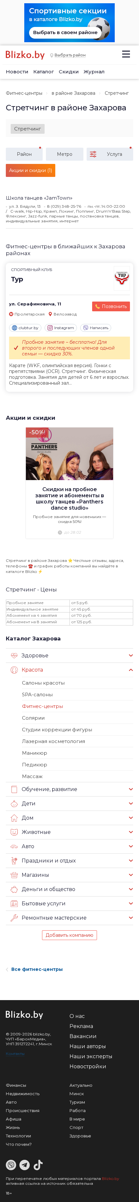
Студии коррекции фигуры (57, 729)
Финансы (16, 1085)
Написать (99, 327)
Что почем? (19, 1144)
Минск (77, 1093)
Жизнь (13, 1127)
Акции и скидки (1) (30, 170)
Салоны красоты (43, 683)
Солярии (33, 718)
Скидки (69, 71)
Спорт (76, 1127)
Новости (17, 71)
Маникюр (34, 753)
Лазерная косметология (53, 741)
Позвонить (114, 306)
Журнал (94, 71)
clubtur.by (28, 327)
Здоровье (80, 1135)
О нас (77, 1016)
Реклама (81, 1026)
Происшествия (22, 1110)
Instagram (64, 327)
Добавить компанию (69, 935)
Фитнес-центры (24, 93)
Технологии (18, 1135)
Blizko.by (110, 1178)
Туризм (77, 1102)
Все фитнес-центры (37, 969)
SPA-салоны (37, 694)
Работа (78, 1110)
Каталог (43, 71)
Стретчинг (27, 129)
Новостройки (88, 1066)
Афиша (13, 1118)
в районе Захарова (73, 93)
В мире (77, 1118)
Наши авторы (88, 1046)
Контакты (15, 1053)
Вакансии (83, 1036)
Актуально (81, 1085)
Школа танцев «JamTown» (39, 198)
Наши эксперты (91, 1056)
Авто (11, 1102)
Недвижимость (22, 1093)
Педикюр (34, 765)
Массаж (32, 776)
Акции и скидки (30, 418)
